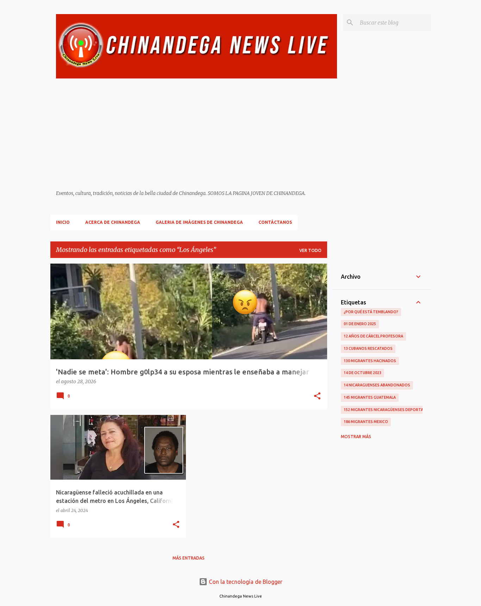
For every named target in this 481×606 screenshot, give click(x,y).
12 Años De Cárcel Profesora (373, 336)
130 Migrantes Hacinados (370, 361)
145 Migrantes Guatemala (370, 397)
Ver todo (310, 250)
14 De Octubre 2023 (362, 373)
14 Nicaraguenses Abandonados (377, 385)
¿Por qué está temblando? (371, 312)
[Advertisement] (196, 134)
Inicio (63, 222)
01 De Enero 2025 (360, 324)
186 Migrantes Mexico (366, 421)
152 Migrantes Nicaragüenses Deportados (388, 410)
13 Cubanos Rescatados (368, 348)
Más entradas (189, 558)
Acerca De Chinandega (112, 222)
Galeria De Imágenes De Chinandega (199, 222)
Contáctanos (275, 222)
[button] (317, 397)
